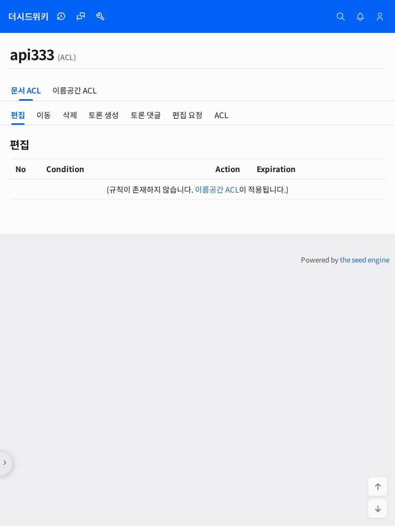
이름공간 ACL (217, 189)
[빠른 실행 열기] (340, 16)
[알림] (360, 16)
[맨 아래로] (377, 508)
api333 (32, 54)
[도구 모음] (100, 16)
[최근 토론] (81, 16)
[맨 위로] (377, 486)
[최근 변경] (61, 16)
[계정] (379, 16)
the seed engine (364, 259)
